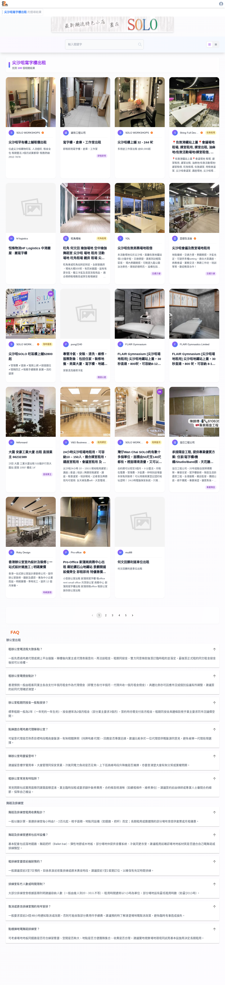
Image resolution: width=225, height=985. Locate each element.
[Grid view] (209, 44)
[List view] (216, 44)
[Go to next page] (132, 615)
